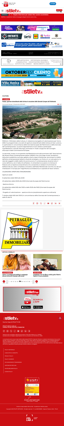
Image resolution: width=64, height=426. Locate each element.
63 (17, 281)
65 (22, 281)
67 (27, 281)
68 (29, 281)
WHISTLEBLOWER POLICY (11, 368)
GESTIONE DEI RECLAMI (10, 365)
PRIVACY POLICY (9, 356)
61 (13, 281)
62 (15, 281)
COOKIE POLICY (9, 371)
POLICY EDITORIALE (10, 349)
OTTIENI (52, 3)
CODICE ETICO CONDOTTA (11, 352)
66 (25, 281)
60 (11, 281)
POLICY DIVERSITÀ (9, 359)
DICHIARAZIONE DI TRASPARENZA (13, 362)
